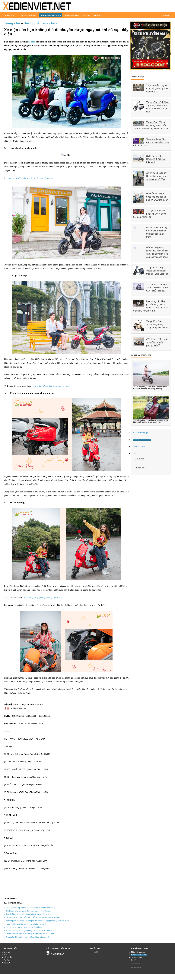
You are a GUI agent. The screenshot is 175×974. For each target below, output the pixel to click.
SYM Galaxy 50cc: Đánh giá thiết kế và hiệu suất (156, 159)
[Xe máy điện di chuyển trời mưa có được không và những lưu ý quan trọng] (151, 408)
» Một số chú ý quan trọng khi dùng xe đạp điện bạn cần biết (28, 930)
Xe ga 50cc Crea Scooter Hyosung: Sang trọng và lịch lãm (157, 324)
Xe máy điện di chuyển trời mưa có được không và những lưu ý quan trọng (150, 421)
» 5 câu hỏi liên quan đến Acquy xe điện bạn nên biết (25, 924)
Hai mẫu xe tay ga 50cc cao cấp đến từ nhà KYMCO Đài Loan (157, 197)
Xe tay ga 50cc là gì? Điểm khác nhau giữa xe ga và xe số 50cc (156, 176)
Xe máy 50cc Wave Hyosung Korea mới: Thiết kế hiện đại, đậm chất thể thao (150, 125)
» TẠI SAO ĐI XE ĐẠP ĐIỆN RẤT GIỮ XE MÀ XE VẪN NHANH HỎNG (32, 917)
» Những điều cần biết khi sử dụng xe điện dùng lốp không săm (29, 934)
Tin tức (91, 952)
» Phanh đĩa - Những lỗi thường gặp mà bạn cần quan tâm (27, 937)
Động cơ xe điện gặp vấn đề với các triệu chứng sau (30, 178)
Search (166, 15)
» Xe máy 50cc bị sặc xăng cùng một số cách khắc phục (26, 914)
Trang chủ (9, 15)
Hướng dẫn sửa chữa (40, 23)
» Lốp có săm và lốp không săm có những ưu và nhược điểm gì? (30, 908)
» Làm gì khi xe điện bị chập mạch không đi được (24, 927)
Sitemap (7, 963)
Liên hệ (97, 15)
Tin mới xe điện (137, 77)
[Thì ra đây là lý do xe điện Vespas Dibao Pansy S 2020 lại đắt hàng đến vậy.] (151, 374)
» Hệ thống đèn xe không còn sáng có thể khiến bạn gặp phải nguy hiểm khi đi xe (36, 921)
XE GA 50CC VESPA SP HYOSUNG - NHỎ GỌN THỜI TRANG (157, 287)
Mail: (6, 955)
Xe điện (7, 960)
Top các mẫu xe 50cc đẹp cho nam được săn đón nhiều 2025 (151, 142)
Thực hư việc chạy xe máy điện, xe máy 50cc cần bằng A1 (157, 88)
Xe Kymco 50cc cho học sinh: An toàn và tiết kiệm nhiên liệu (149, 214)
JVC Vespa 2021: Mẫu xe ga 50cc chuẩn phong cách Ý (157, 342)
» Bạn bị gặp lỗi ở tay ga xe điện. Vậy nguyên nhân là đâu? (27, 911)
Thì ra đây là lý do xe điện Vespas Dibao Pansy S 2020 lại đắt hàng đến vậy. (150, 388)
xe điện (31, 42)
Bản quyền (8, 957)
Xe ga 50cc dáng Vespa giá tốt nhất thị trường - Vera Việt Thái (157, 270)
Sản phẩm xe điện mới (141, 355)
